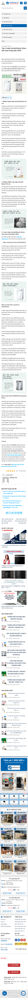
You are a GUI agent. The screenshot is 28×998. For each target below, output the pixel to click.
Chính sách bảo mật (20, 928)
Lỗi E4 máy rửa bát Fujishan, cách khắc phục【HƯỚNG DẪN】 (16, 663)
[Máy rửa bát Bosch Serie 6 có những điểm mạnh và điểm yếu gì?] (14, 598)
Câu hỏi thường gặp (6, 926)
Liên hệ (2, 921)
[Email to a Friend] (15, 513)
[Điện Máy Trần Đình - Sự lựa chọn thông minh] (12, 3)
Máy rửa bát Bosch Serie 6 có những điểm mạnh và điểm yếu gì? (13, 607)
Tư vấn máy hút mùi (7, 21)
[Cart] (25, 3)
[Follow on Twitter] (19, 940)
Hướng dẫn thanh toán (20, 921)
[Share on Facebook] (9, 513)
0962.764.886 (4, 949)
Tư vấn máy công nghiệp (8, 33)
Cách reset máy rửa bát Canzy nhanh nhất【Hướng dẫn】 (20, 521)
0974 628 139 (21, 893)
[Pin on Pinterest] (18, 513)
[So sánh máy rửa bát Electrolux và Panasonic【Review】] (14, 537)
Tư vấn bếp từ (5, 18)
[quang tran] (6, 480)
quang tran (13, 477)
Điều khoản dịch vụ (19, 931)
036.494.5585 (8, 944)
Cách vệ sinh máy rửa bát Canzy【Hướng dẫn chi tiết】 (7, 521)
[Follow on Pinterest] (21, 940)
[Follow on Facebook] (16, 940)
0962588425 (4, 941)
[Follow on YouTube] (24, 940)
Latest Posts (10, 475)
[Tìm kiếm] (25, 8)
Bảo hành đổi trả (19, 924)
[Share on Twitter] (12, 513)
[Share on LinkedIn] (21, 513)
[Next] (24, 782)
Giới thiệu (3, 919)
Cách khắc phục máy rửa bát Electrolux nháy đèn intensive (16, 652)
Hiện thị (9, 97)
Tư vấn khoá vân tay (7, 29)
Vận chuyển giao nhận (20, 926)
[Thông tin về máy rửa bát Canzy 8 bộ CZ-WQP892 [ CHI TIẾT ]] (14, 557)
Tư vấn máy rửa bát (7, 25)
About (3, 475)
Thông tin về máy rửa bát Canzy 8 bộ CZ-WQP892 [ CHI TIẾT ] (12, 566)
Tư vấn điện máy (6, 14)
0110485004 (9, 992)
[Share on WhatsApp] (7, 513)
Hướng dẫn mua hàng (20, 919)
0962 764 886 (7, 893)
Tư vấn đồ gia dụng (7, 37)
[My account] (21, 3)
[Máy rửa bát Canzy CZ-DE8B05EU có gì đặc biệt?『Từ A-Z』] (14, 578)
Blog (3, 41)
